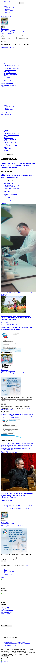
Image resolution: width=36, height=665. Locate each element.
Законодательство (9, 63)
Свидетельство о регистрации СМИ (14, 642)
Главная (6, 153)
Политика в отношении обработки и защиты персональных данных (17, 644)
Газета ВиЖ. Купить (6, 33)
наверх (3, 577)
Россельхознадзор (9, 7)
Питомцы (3, 295)
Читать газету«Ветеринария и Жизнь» (8, 29)
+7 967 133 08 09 (5, 112)
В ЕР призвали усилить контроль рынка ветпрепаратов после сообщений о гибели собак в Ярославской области (17, 413)
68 (4, 41)
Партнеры (7, 9)
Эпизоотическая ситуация (11, 65)
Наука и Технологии (10, 73)
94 (4, 561)
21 (2, 403)
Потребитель (7, 144)
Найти (22, 3)
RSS (5, 640)
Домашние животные (10, 70)
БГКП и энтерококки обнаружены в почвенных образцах (17, 176)
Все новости (7, 80)
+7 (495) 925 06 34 (6, 607)
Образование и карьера (10, 76)
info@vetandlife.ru (6, 16)
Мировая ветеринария (10, 74)
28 (2, 561)
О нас (5, 6)
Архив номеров (8, 10)
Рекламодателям (8, 12)
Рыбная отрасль (8, 138)
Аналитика (7, 77)
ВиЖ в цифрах (8, 148)
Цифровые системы (9, 67)
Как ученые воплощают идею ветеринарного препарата (17, 443)
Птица (6, 136)
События (6, 150)
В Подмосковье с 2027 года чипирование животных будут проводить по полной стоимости (17, 416)
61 (4, 403)
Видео (6, 79)
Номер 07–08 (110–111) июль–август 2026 (12, 32)
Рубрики (7, 1)
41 (2, 41)
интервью (3, 203)
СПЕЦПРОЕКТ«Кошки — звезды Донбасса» (9, 323)
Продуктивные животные (11, 68)
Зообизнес (7, 71)
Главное (6, 130)
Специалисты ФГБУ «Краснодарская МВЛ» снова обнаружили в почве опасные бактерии (18, 165)
